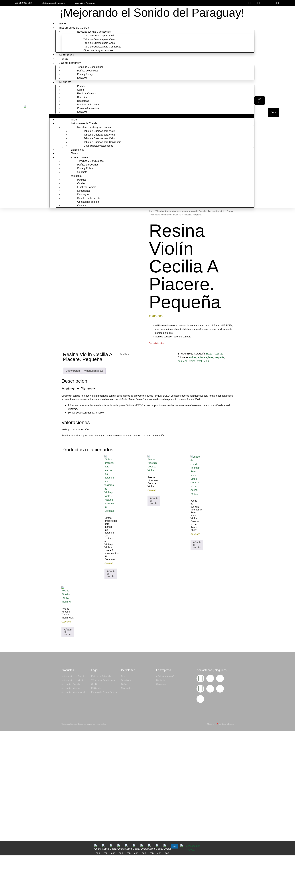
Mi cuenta (65, 82)
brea (210, 357)
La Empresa (66, 54)
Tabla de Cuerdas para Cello (99, 43)
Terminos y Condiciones (90, 67)
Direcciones (83, 97)
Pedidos (81, 86)
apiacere (202, 357)
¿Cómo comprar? (70, 62)
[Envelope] (210, 689)
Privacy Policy (85, 74)
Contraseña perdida (88, 108)
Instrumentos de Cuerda (74, 27)
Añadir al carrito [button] (111, 573)
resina (192, 361)
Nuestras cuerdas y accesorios (94, 31)
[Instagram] (200, 678)
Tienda (63, 58)
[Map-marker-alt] (200, 699)
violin (207, 361)
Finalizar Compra (86, 93)
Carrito (81, 90)
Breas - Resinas (214, 353)
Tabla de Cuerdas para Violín (99, 35)
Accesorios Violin (216, 211)
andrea (192, 357)
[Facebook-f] (210, 678)
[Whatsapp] (200, 689)
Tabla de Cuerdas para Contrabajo (102, 46)
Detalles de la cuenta (88, 104)
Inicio (62, 23)
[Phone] (220, 689)
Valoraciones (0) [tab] (93, 370)
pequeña (219, 357)
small (200, 361)
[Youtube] (220, 678)
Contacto (82, 78)
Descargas (83, 101)
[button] (196, 3)
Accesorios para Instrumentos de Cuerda (185, 211)
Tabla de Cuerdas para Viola (99, 39)
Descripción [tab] (73, 370)
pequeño (182, 361)
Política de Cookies (87, 70)
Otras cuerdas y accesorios (98, 50)
